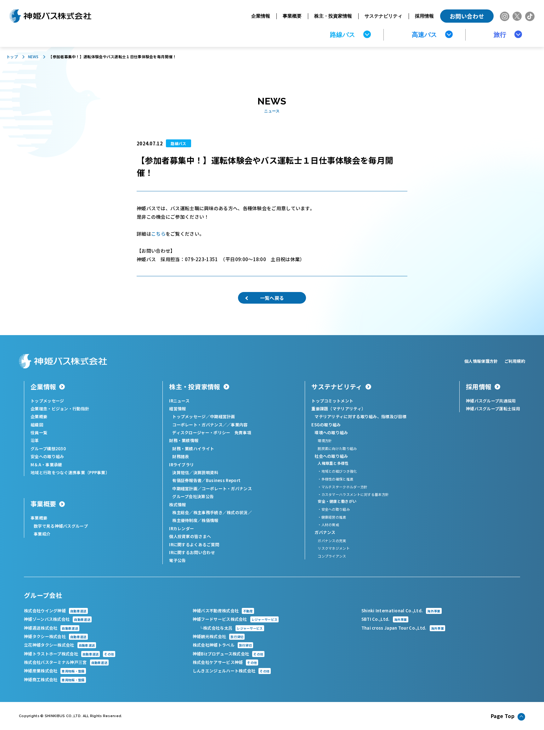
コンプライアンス (332, 556)
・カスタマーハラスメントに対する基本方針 (353, 494)
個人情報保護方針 (481, 361)
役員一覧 (39, 432)
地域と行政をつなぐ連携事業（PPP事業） (70, 472)
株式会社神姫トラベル (222, 645)
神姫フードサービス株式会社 (235, 619)
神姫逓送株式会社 (51, 628)
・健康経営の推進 (332, 516)
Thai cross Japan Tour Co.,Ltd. (402, 628)
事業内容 (239, 425)
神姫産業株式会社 (54, 671)
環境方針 (325, 440)
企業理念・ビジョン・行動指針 (60, 409)
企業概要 (39, 416)
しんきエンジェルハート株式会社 (231, 671)
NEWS (33, 56)
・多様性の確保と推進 (335, 478)
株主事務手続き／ (210, 512)
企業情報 (260, 16)
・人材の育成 (328, 524)
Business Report (223, 480)
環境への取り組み (331, 432)
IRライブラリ (181, 465)
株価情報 (209, 520)
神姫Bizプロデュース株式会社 (228, 654)
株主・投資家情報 (333, 16)
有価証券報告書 (186, 480)
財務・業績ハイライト (193, 449)
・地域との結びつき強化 (337, 471)
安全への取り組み (47, 456)
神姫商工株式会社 (54, 679)
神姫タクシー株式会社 (55, 636)
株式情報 (177, 505)
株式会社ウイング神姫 (55, 611)
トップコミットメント (332, 401)
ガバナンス (325, 532)
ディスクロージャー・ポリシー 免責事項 (211, 432)
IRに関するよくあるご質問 (194, 545)
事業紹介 (42, 534)
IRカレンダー (181, 528)
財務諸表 (180, 456)
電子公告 (177, 560)
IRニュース (179, 401)
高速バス (424, 34)
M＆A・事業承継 (46, 465)
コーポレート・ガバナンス (226, 488)
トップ (12, 56)
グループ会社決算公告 (193, 496)
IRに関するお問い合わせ (192, 552)
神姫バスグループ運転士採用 (493, 409)
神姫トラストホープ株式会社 (69, 654)
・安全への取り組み (334, 509)
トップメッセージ (47, 401)
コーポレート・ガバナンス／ (199, 425)
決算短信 (180, 472)
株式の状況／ (239, 512)
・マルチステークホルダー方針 (342, 486)
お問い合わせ (467, 16)
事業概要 (292, 16)
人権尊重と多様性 (333, 463)
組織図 (37, 425)
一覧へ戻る (272, 298)
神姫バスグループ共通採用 (491, 401)
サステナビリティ (383, 16)
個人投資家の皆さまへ (190, 536)
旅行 (500, 34)
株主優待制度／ (186, 520)
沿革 (35, 440)
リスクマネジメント (334, 548)
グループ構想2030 (48, 449)
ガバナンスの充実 (332, 540)
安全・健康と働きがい (337, 501)
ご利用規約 (514, 361)
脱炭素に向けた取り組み (337, 448)
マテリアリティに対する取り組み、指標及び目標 (360, 416)
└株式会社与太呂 (231, 628)
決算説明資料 (205, 472)
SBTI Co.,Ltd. (384, 619)
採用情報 (424, 16)
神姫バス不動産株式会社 (223, 611)
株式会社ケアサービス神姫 (225, 662)
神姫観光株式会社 (218, 636)
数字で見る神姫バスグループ (61, 526)
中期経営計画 (222, 416)
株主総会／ (182, 512)
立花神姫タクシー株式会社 (59, 645)
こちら (158, 233)
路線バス (342, 34)
